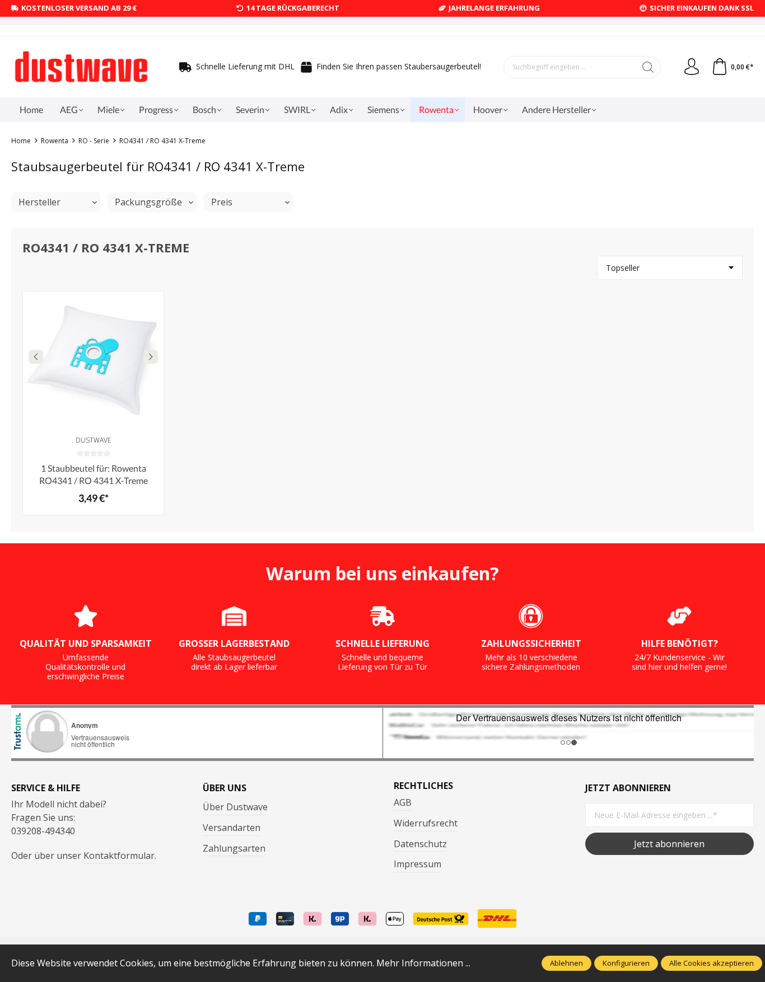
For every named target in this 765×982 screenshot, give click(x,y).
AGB (403, 802)
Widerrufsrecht (426, 823)
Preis (221, 202)
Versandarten (231, 827)
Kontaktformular (119, 855)
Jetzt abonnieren (669, 844)
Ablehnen (566, 963)
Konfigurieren (626, 963)
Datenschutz (420, 844)
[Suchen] (648, 67)
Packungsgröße (148, 202)
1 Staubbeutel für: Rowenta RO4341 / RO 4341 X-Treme (93, 474)
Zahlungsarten (234, 848)
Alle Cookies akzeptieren (711, 963)
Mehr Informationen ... (423, 963)
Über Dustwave (235, 807)
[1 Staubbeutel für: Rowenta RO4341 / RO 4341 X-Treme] (93, 362)
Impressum (417, 864)
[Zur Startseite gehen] (81, 67)
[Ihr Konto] (691, 67)
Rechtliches (423, 785)
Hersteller (39, 202)
